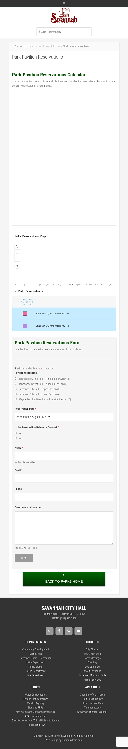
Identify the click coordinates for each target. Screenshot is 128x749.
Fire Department (35, 675)
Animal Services (92, 679)
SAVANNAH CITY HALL (64, 608)
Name (19, 447)
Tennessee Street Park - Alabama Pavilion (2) (43, 384)
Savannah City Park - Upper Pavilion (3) (39, 389)
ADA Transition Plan (35, 716)
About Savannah (92, 671)
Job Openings (92, 666)
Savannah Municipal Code (92, 675)
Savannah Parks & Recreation (36, 658)
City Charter (92, 649)
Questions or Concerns (28, 507)
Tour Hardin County (92, 699)
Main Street (36, 653)
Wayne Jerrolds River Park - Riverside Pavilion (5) (45, 399)
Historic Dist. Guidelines (35, 699)
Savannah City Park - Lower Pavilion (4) (39, 394)
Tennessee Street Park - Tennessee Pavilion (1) (44, 378)
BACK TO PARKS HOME (64, 581)
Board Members (92, 653)
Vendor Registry (35, 703)
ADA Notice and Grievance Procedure (36, 711)
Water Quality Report (35, 694)
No (20, 438)
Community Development (35, 649)
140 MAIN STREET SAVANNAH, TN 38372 (64, 614)
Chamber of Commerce (92, 694)
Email (18, 470)
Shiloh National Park (92, 703)
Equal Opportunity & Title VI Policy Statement (36, 720)
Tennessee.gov (92, 707)
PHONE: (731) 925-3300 (64, 618)
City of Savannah (64, 15)
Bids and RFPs (35, 707)
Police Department (36, 671)
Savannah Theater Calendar (92, 711)
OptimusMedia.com (72, 740)
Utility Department (35, 662)
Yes (21, 433)
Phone (18, 488)
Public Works (35, 666)
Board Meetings (92, 658)
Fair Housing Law (35, 724)
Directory (92, 662)
